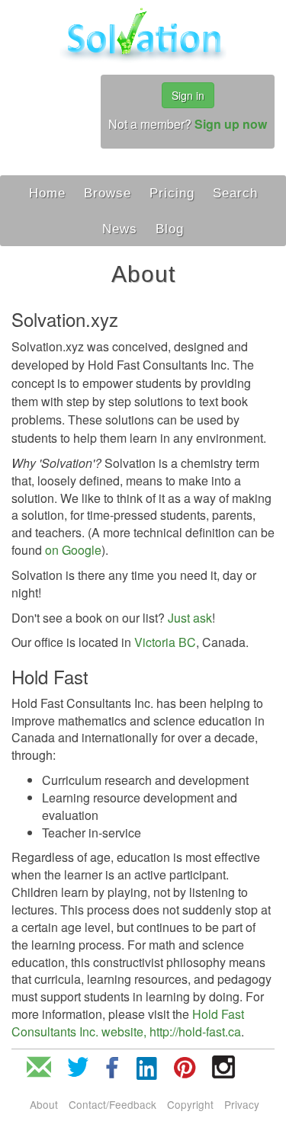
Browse (107, 192)
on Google (73, 550)
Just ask (190, 617)
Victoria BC (165, 642)
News (119, 228)
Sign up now (230, 124)
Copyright (190, 1104)
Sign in (188, 95)
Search (235, 192)
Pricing (171, 192)
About (44, 1104)
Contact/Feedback (112, 1104)
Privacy (241, 1104)
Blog (170, 228)
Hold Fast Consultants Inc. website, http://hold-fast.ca (127, 1022)
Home (47, 192)
